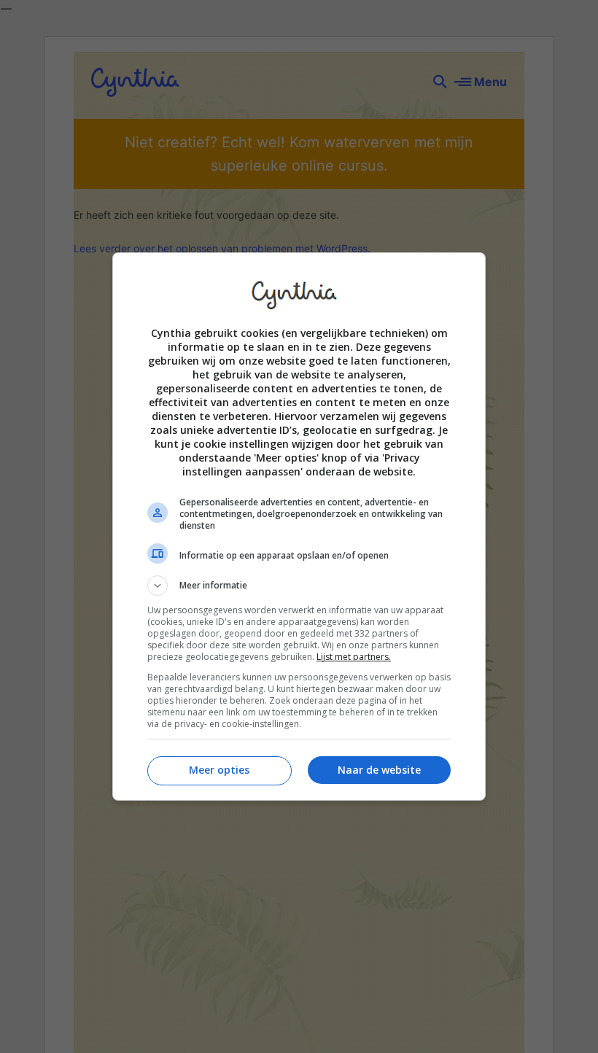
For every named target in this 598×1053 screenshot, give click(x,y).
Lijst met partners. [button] (354, 656)
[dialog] (299, 526)
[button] (299, 585)
